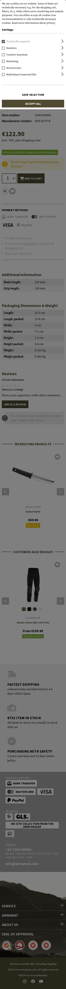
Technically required (18, 41)
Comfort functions (16, 54)
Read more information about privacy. (34, 23)
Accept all (33, 103)
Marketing (12, 61)
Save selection (33, 94)
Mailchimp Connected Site (21, 74)
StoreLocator (13, 68)
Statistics (11, 48)
